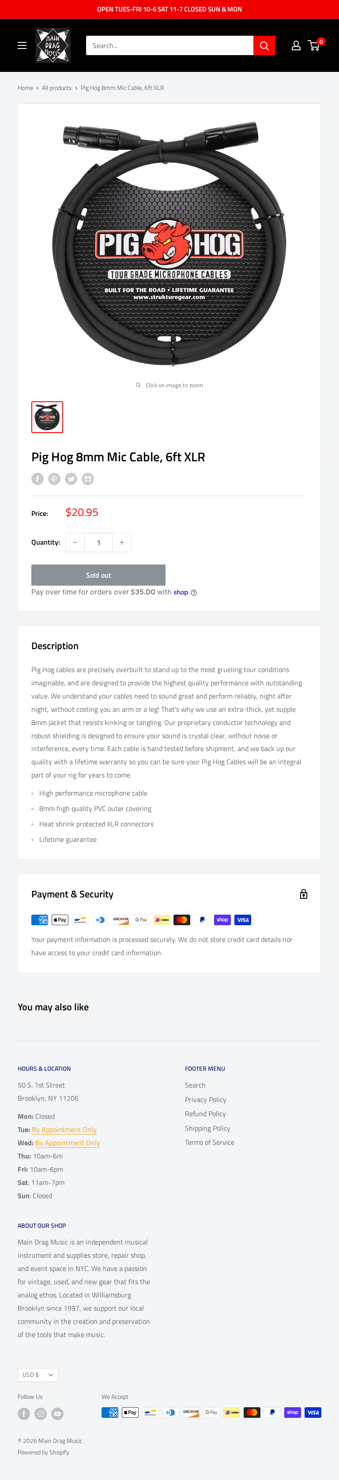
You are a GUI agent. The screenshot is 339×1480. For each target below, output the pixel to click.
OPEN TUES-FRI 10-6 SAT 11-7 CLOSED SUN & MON (169, 9)
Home (25, 87)
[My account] (296, 45)
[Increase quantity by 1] (122, 542)
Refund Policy (205, 1113)
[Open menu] (22, 45)
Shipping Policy (207, 1128)
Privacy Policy (205, 1099)
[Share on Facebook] (37, 478)
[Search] (264, 45)
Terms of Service (209, 1142)
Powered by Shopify (43, 1452)
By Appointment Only (64, 1129)
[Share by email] (88, 478)
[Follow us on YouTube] (57, 1413)
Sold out (98, 575)
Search (195, 1085)
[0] (314, 45)
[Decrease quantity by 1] (75, 542)
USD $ (31, 1374)
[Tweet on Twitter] (71, 478)
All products (57, 87)
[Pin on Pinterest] (54, 478)
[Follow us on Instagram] (40, 1413)
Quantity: (45, 542)
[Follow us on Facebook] (24, 1413)
